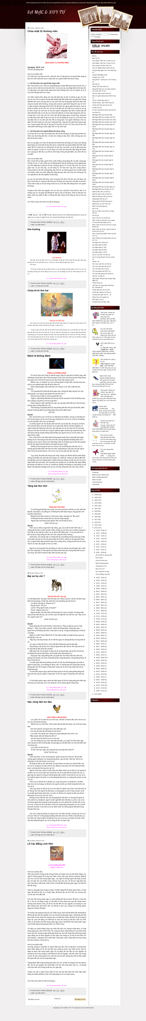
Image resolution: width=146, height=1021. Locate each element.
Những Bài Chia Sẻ (98, 199)
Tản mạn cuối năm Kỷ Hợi (100, 266)
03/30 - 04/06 (100, 657)
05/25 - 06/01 (100, 635)
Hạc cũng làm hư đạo (40, 701)
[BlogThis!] (58, 222)
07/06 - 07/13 (100, 619)
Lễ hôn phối (102, 406)
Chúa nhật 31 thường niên (43, 31)
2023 (96, 503)
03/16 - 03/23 (100, 663)
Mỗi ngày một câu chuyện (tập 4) (44, 481)
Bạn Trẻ (94, 58)
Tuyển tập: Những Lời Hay (100, 292)
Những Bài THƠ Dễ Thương (101, 201)
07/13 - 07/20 (100, 616)
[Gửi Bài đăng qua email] (53, 222)
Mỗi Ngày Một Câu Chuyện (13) (102, 119)
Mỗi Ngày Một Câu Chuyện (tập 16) (103, 142)
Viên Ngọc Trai (97, 299)
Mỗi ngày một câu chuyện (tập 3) (102, 155)
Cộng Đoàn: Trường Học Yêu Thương (104, 79)
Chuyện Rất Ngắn (97, 75)
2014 (96, 528)
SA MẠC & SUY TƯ (46, 12)
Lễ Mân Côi (96, 107)
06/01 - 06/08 (100, 633)
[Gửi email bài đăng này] (56, 222)
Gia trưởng (34, 229)
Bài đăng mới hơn (34, 999)
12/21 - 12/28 (100, 533)
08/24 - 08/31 (100, 599)
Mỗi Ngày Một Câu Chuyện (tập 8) (103, 178)
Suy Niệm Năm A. (97, 247)
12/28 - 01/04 (100, 530)
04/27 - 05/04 (100, 646)
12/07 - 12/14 (100, 538)
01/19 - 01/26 (100, 685)
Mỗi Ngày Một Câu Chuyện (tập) (102, 187)
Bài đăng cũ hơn (80, 999)
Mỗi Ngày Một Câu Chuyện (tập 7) (103, 173)
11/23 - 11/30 (100, 544)
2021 (96, 508)
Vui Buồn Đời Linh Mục (42, 286)
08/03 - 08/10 (100, 608)
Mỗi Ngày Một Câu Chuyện (100, 115)
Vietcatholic (95, 484)
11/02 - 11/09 (100, 552)
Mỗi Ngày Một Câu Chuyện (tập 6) (103, 169)
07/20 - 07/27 (100, 613)
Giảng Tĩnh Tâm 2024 (99, 86)
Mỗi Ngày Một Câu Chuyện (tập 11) (103, 129)
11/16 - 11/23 (100, 547)
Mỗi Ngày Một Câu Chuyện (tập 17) (103, 146)
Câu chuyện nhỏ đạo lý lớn (100, 65)
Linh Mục (95, 112)
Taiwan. (94, 261)
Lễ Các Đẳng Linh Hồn (40, 843)
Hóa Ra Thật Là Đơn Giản (100, 93)
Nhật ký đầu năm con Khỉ (100, 191)
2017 (96, 519)
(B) (93, 56)
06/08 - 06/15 (100, 630)
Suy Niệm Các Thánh (99, 242)
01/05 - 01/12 (100, 691)
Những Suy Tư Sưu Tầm (100, 204)
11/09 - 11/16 (100, 549)
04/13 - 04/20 (100, 652)
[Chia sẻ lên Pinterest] (64, 222)
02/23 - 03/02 (100, 671)
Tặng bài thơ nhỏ (37, 486)
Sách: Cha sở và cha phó (100, 218)
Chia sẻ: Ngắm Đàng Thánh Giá (102, 68)
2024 (96, 500)
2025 (96, 497)
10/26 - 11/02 (100, 577)
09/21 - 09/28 (100, 591)
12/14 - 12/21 (100, 536)
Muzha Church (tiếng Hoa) (100, 475)
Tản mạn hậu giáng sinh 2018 (101, 273)
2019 (96, 514)
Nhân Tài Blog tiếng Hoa (100, 477)
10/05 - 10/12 (100, 586)
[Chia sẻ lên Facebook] (62, 222)
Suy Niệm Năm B (97, 250)
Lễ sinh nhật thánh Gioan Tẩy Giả (103, 110)
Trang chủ (57, 998)
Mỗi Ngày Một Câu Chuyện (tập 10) (103, 124)
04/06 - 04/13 (100, 655)
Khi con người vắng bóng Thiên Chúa (104, 96)
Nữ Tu (94, 208)
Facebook (95, 472)
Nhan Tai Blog (41, 222)
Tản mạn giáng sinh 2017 (100, 271)
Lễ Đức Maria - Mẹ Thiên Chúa (102, 102)
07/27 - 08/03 (100, 610)
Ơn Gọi (94, 215)
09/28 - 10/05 (100, 588)
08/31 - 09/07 (100, 597)
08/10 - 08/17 (100, 605)
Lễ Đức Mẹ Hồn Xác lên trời (101, 105)
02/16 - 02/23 (100, 674)
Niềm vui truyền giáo (98, 206)
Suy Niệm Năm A (40, 224)
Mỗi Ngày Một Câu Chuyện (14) (102, 122)
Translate (97, 37)
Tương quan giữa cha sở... (100, 294)
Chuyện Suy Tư (97, 77)
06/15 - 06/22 (100, 627)
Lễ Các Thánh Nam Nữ (99, 100)
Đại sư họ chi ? (36, 576)
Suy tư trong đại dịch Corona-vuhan (103, 257)
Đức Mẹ (94, 84)
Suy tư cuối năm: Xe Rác (100, 254)
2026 (96, 494)
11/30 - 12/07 (100, 541)
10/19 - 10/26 (100, 580)
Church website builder (87, 1007)
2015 (96, 525)
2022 (96, 505)
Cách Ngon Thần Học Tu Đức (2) (102, 60)
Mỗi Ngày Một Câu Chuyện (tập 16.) (103, 138)
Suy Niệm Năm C (97, 252)
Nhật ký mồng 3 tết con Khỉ (100, 194)
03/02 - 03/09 (100, 668)
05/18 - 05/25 (100, 638)
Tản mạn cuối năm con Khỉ (100, 264)
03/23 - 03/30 (100, 660)
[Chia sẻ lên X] (60, 222)
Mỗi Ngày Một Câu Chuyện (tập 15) (103, 133)
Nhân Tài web (96, 479)
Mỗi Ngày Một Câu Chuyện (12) (102, 117)
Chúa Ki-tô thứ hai (38, 290)
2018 (96, 517)
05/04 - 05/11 (100, 644)
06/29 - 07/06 (100, 621)
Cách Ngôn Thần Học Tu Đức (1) (102, 63)
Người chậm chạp (105, 376)
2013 (96, 694)
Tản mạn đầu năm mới (99, 269)
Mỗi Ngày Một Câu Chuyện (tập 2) (103, 151)
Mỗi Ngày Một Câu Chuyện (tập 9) (103, 182)
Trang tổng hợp (97, 482)
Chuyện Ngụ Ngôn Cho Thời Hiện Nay (104, 70)
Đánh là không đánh (39, 355)
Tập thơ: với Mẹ (97, 276)
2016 (96, 522)
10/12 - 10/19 (100, 583)
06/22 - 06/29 (100, 624)
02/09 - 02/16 (100, 677)
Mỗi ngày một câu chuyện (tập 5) (102, 164)
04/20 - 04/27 (100, 649)
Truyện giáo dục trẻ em (99, 290)
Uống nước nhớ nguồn (99, 297)
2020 (96, 511)
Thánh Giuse (96, 283)
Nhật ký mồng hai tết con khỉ (101, 196)
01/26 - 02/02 (100, 682)
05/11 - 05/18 (100, 641)
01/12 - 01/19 (100, 688)
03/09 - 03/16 (100, 666)
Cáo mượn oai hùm (106, 435)
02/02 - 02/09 (100, 680)
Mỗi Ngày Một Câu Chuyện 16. (102, 189)
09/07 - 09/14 (100, 594)
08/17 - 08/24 (100, 602)
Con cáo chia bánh (106, 329)
